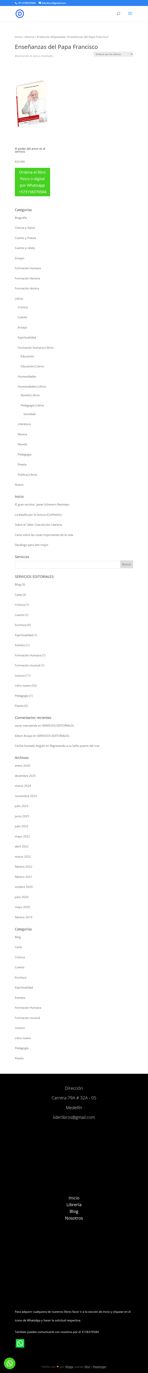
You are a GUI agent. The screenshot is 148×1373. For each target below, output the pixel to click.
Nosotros (74, 1218)
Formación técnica (27, 288)
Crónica (23, 307)
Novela (22, 444)
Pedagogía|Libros (32, 405)
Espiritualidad (27, 337)
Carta (18, 595)
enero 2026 (22, 765)
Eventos (20, 645)
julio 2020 (21, 897)
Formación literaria (27, 278)
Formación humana (28, 268)
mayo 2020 (22, 907)
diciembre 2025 (25, 776)
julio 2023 (21, 806)
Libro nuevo (23, 685)
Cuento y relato (25, 248)
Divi (87, 1367)
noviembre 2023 (26, 796)
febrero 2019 (23, 917)
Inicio (18, 37)
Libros (19, 298)
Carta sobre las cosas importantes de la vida (44, 535)
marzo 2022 (23, 856)
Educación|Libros (32, 366)
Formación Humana (28, 655)
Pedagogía (24, 454)
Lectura (20, 675)
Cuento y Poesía (25, 238)
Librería (29, 37)
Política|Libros (27, 474)
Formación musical (27, 665)
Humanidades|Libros (32, 386)
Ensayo (19, 258)
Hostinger (99, 1367)
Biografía (21, 218)
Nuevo (19, 484)
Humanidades (27, 376)
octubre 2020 (24, 887)
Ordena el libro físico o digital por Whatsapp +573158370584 (32, 182)
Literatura (24, 424)
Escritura (20, 625)
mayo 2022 (22, 836)
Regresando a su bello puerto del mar (75, 746)
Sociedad (29, 414)
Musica (22, 434)
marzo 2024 (23, 786)
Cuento (22, 317)
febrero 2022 (23, 866)
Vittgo (69, 1367)
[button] (9, 1363)
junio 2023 (22, 816)
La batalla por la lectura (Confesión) (38, 514)
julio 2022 (21, 826)
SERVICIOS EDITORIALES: (58, 725)
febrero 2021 (23, 877)
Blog (18, 584)
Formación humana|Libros (36, 347)
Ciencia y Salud (25, 228)
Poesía (22, 464)
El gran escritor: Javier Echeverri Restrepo (42, 504)
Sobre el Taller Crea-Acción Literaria (38, 524)
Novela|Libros (30, 395)
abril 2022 (22, 846)
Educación (27, 356)
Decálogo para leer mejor (31, 545)
